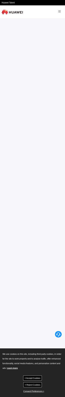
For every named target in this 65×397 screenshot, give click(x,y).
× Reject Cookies (32, 385)
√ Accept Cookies (32, 378)
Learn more (12, 368)
